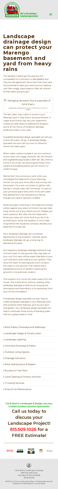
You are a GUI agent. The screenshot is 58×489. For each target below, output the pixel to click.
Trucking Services (14, 383)
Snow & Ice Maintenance (18, 389)
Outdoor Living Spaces (17, 352)
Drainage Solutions (15, 358)
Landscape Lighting (15, 339)
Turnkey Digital (39, 483)
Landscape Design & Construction (23, 333)
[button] (51, 14)
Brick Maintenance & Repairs (20, 364)
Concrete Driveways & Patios (20, 345)
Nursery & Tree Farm (16, 370)
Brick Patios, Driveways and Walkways (25, 327)
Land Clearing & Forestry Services (23, 377)
